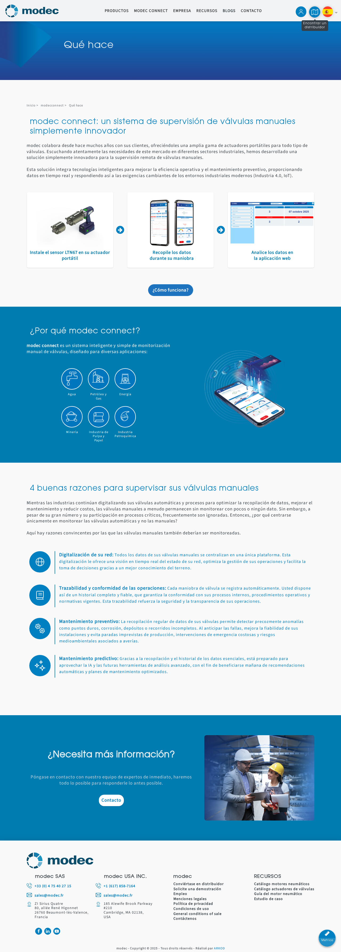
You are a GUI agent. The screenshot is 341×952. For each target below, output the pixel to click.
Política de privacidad (193, 903)
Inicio (31, 105)
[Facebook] (38, 931)
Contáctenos (185, 918)
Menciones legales (190, 899)
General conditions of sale (197, 914)
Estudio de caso (268, 899)
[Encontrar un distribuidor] (314, 12)
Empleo (180, 894)
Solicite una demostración (197, 889)
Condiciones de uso (191, 908)
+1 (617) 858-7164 (119, 886)
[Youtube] (56, 931)
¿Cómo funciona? (171, 290)
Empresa (182, 11)
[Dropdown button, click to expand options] (329, 12)
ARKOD (219, 948)
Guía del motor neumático (278, 894)
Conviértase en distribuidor (198, 884)
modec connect (151, 11)
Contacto (251, 11)
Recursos (206, 11)
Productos (117, 11)
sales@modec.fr (49, 895)
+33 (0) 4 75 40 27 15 (53, 886)
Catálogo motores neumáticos (282, 884)
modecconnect (52, 105)
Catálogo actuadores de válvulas (284, 889)
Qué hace (76, 105)
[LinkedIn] (47, 931)
